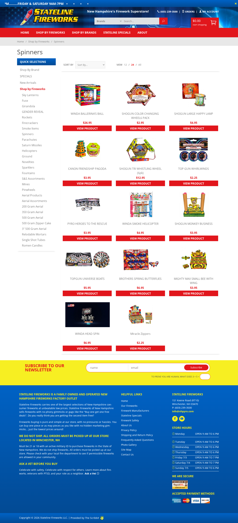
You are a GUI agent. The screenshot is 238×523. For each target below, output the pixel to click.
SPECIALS (26, 76)
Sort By (68, 64)
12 (125, 64)
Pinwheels (28, 190)
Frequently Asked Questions (137, 440)
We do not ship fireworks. (54, 449)
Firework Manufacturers (135, 410)
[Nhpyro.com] (51, 16)
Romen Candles (32, 245)
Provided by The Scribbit (85, 518)
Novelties (28, 162)
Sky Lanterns (30, 95)
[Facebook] (175, 418)
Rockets (27, 117)
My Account (210, 11)
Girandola (28, 106)
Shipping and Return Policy (137, 435)
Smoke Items (30, 128)
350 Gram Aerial (32, 212)
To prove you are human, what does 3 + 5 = (175, 377)
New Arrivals (28, 83)
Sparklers (28, 167)
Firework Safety (130, 420)
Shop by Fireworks (50, 32)
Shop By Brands (84, 32)
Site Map (126, 449)
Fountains (28, 173)
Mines (26, 184)
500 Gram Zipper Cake (36, 223)
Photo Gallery (129, 444)
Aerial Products (32, 195)
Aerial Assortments (34, 201)
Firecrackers (30, 123)
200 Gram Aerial (32, 206)
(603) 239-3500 (169, 11)
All (139, 64)
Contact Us (127, 454)
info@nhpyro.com (183, 411)
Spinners (28, 134)
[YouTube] (182, 418)
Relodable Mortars (34, 234)
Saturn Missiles (32, 145)
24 (132, 64)
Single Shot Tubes (33, 240)
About (142, 32)
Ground (27, 156)
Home (25, 32)
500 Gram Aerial (32, 218)
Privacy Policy (129, 430)
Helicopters (29, 151)
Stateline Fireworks (30, 404)
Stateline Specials (116, 32)
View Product (87, 128)
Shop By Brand (29, 70)
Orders (189, 11)
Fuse (25, 101)
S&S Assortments (33, 179)
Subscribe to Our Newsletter (44, 368)
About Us (126, 425)
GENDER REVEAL (33, 112)
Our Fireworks (129, 405)
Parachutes (29, 140)
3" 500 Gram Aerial (34, 229)
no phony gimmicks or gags (58, 411)
